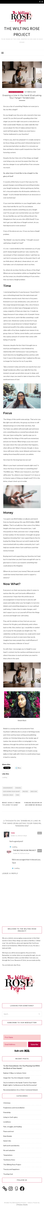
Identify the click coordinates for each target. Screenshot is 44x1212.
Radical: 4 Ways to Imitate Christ (14, 1073)
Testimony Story (9, 1160)
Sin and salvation (9, 1150)
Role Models (7, 1136)
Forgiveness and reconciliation (14, 1108)
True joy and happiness (11, 1169)
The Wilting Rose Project (12, 1164)
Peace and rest (8, 1131)
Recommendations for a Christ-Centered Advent (20, 1090)
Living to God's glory (16, 92)
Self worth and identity (11, 1146)
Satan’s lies (7, 1141)
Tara (13, 833)
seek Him (34, 791)
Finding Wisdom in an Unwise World (33, 804)
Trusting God (8, 1174)
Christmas (6, 1103)
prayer (25, 791)
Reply (39, 833)
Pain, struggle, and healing (12, 1127)
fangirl (18, 787)
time (17, 795)
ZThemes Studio (22, 1204)
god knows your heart (11, 791)
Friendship (7, 1112)
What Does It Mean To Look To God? (11, 804)
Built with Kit (22, 1051)
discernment (8, 787)
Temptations (7, 1155)
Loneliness (7, 1122)
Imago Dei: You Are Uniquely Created (16, 1078)
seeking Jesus (8, 795)
